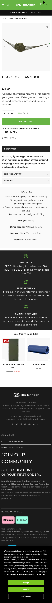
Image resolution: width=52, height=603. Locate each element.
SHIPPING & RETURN (13, 174)
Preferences (26, 596)
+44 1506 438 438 (26, 416)
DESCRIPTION (10, 149)
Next (48, 47)
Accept (26, 583)
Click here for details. (11, 529)
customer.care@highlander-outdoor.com (26, 419)
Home (4, 19)
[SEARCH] (8, 5)
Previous (4, 47)
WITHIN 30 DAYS (26, 13)
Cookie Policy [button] (25, 571)
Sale (6, 340)
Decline (26, 590)
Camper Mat (38, 364)
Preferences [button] (40, 574)
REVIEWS (8, 181)
